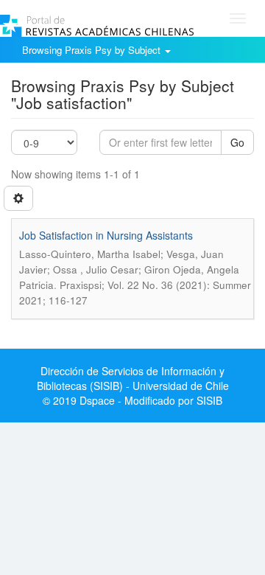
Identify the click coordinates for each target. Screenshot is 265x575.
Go (237, 142)
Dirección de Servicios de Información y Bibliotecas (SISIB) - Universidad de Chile (133, 378)
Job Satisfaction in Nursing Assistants (106, 235)
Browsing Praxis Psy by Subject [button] (92, 50)
